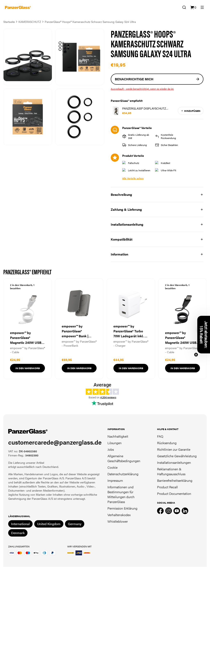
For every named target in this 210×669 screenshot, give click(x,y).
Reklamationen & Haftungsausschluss (171, 471)
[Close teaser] (196, 355)
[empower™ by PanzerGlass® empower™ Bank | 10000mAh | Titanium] (79, 328)
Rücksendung (167, 442)
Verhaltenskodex (119, 514)
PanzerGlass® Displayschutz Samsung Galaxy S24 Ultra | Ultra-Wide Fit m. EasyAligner (148, 108)
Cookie (112, 467)
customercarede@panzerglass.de (55, 442)
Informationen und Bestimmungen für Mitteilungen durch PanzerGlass (121, 494)
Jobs (110, 449)
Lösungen (114, 442)
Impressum (115, 480)
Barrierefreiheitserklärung (174, 480)
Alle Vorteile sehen (133, 178)
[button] (203, 334)
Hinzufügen (192, 111)
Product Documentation (174, 493)
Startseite (9, 22)
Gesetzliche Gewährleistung (177, 456)
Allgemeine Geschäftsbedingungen (123, 458)
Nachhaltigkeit (117, 436)
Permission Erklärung (122, 508)
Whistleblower (117, 521)
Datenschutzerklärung (122, 474)
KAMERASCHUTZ (29, 22)
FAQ (160, 436)
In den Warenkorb (27, 368)
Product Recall (167, 487)
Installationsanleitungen (174, 462)
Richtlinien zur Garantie (173, 449)
